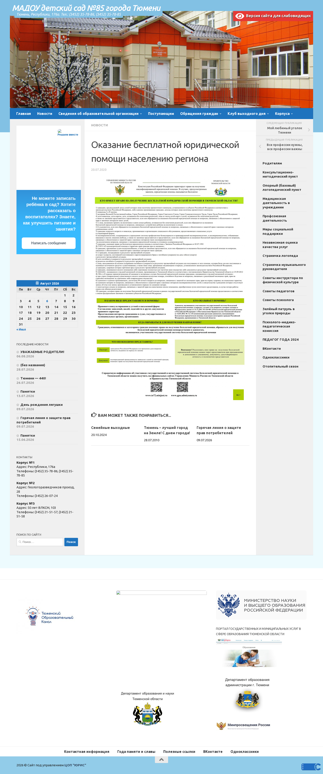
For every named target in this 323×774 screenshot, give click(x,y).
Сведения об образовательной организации (98, 114)
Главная (23, 114)
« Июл (21, 329)
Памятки (27, 391)
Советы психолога (278, 300)
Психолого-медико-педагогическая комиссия (279, 326)
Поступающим (161, 114)
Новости (44, 114)
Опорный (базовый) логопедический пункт (282, 188)
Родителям (272, 163)
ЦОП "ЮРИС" (75, 765)
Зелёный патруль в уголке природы (279, 311)
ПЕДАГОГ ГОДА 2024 (281, 339)
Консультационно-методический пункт (280, 174)
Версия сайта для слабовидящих (277, 15)
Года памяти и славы (136, 752)
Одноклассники (276, 357)
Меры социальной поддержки (278, 231)
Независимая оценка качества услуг (280, 245)
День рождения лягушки (41, 404)
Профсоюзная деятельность (275, 218)
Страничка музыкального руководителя (284, 267)
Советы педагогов (278, 291)
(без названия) (32, 365)
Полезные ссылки (179, 752)
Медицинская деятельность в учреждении (276, 203)
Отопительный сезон (280, 366)
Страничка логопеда (280, 255)
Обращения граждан (199, 114)
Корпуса (282, 114)
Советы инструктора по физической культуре (283, 280)
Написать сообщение (48, 243)
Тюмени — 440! (33, 378)
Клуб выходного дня (247, 114)
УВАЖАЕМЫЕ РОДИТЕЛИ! (42, 352)
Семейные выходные (110, 428)
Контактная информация (86, 752)
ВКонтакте (272, 348)
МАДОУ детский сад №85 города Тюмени (86, 7)
